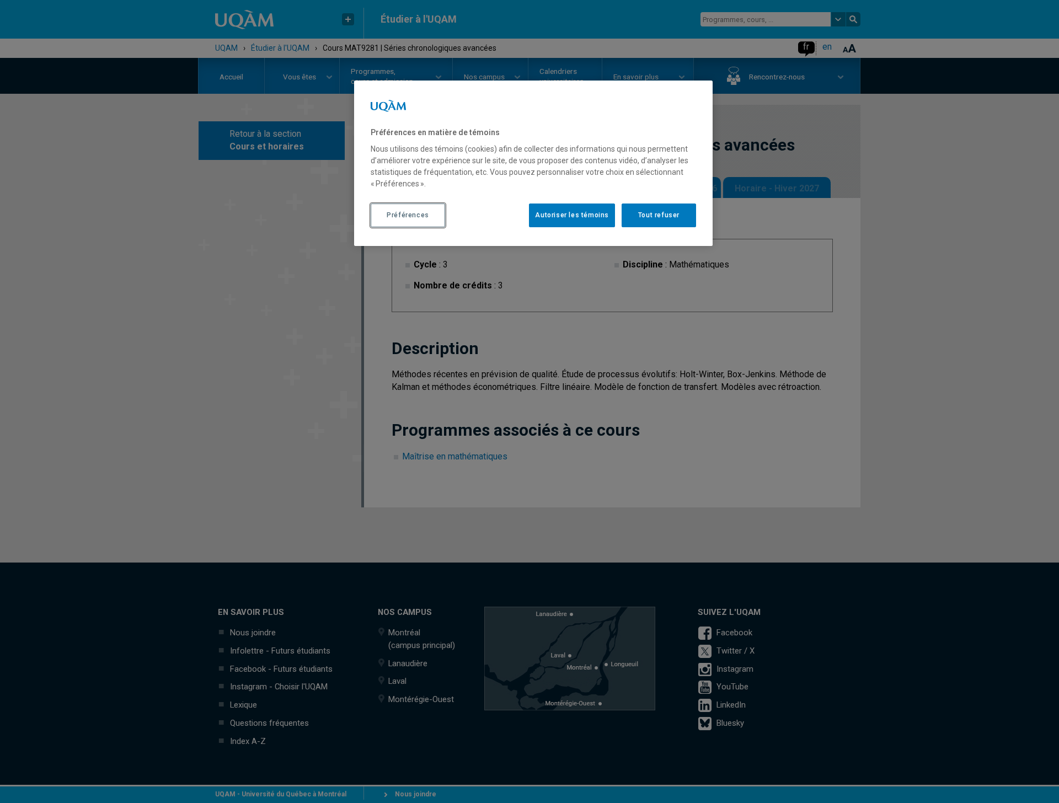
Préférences (408, 215)
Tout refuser (659, 215)
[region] (533, 163)
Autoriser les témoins (572, 215)
